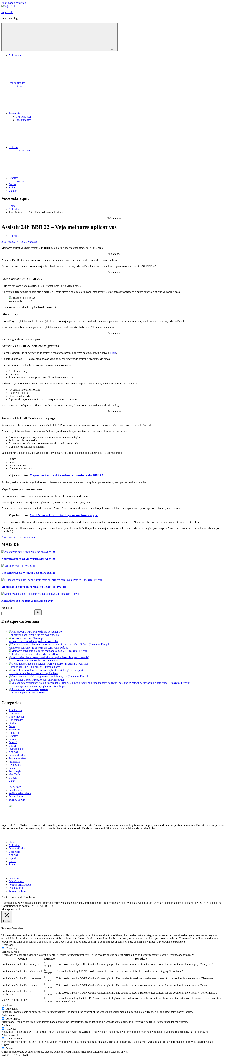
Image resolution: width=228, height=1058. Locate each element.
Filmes (12, 739)
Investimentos (23, 119)
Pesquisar (6, 607)
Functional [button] (7, 1005)
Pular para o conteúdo (13, 2)
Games (12, 184)
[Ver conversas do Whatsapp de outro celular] (26, 638)
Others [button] (5, 1044)
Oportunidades (17, 82)
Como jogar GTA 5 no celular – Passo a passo (34, 666)
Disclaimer (15, 786)
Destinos (13, 723)
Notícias (13, 147)
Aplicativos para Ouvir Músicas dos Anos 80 (28, 558)
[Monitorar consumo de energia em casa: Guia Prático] (59, 644)
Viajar (12, 780)
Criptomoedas (23, 116)
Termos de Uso (17, 799)
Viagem (13, 190)
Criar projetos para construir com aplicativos (33, 660)
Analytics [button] (6, 1024)
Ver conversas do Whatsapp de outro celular (28, 572)
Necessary (11, 948)
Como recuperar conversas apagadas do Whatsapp (37, 686)
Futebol (20, 181)
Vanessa (32, 241)
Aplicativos (15, 55)
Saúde (12, 187)
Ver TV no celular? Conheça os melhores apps (64, 515)
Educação (14, 732)
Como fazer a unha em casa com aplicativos (33, 673)
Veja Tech (7, 12)
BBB (113, 352)
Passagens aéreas (18, 758)
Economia (14, 113)
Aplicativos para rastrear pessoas (27, 692)
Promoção (14, 761)
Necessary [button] (7, 944)
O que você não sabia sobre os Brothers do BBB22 (66, 475)
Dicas (19, 86)
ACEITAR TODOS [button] (42, 905)
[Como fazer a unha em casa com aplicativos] (46, 670)
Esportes (13, 177)
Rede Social (15, 764)
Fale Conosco (16, 790)
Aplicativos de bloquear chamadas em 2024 (27, 600)
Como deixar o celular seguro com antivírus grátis (36, 679)
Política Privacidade (20, 793)
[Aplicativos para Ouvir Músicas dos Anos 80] (35, 631)
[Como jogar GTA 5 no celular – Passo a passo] (49, 663)
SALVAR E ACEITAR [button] (14, 1054)
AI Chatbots (15, 710)
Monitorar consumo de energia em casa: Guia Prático (33, 586)
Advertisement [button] (9, 1034)
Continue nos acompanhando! (19, 537)
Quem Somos (16, 796)
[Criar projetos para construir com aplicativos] (49, 657)
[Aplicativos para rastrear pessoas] (28, 689)
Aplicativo (14, 235)
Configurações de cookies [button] (15, 905)
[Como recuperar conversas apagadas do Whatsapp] (99, 682)
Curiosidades (23, 150)
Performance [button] (8, 1015)
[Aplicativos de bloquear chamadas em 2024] (48, 650)
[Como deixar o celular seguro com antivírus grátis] (49, 676)
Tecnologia (15, 771)
